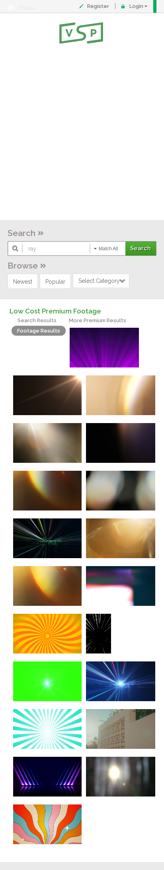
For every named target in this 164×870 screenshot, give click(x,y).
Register (98, 6)
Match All (108, 248)
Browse (23, 266)
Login (136, 6)
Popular (55, 281)
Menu (26, 8)
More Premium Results (97, 320)
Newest (22, 281)
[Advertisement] (82, 133)
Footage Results (38, 331)
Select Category (99, 281)
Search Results (37, 320)
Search (21, 233)
